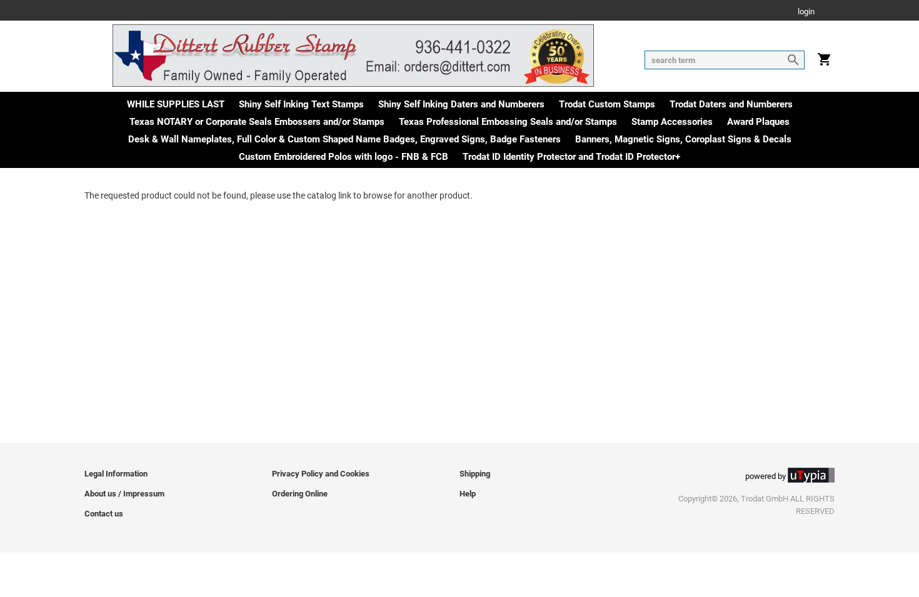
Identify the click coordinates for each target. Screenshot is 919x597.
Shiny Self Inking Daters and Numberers (461, 104)
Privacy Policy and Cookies (320, 473)
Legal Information (116, 473)
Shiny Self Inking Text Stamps (301, 104)
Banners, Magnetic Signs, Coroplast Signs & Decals (683, 139)
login (806, 12)
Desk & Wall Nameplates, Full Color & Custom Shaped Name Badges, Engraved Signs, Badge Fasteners (344, 139)
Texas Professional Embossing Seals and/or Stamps (508, 121)
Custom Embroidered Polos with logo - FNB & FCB (343, 156)
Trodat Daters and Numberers (731, 104)
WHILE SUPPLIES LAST (175, 104)
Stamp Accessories (672, 121)
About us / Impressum (124, 493)
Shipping (475, 473)
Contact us (103, 513)
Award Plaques (758, 121)
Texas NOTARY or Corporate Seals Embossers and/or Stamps (256, 121)
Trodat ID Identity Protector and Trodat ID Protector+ (571, 156)
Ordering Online (300, 493)
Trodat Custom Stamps (607, 104)
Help (468, 493)
